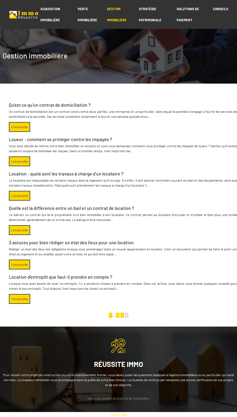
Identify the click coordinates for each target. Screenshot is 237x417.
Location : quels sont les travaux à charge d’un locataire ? (66, 173)
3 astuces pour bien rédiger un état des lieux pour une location (71, 242)
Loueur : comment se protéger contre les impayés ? (60, 139)
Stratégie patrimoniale (150, 14)
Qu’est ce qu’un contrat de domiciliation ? (50, 105)
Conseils (220, 9)
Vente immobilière (87, 14)
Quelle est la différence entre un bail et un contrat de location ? (71, 208)
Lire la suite (19, 127)
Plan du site (118, 414)
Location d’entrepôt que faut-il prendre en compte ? (60, 277)
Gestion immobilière (117, 14)
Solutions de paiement (188, 14)
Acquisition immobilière (50, 14)
